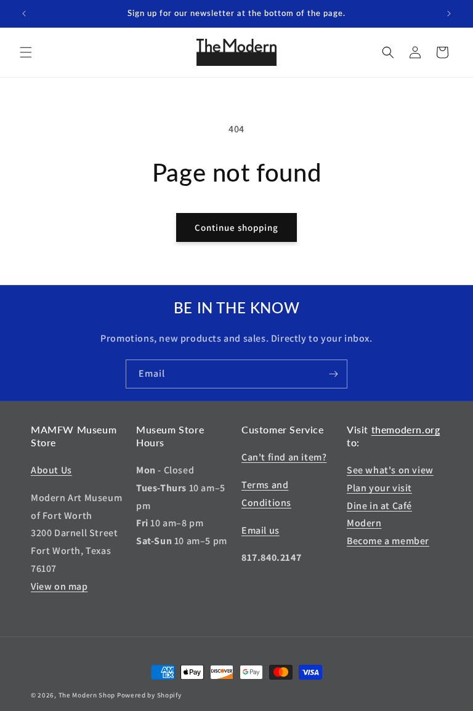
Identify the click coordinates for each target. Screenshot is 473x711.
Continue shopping (236, 227)
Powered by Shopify (149, 695)
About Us (51, 470)
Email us (260, 530)
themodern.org (405, 429)
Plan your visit (379, 487)
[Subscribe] (333, 374)
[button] (25, 52)
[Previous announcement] (24, 13)
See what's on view (390, 470)
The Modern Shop (87, 695)
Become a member (388, 540)
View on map (59, 586)
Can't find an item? (283, 457)
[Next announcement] (449, 13)
